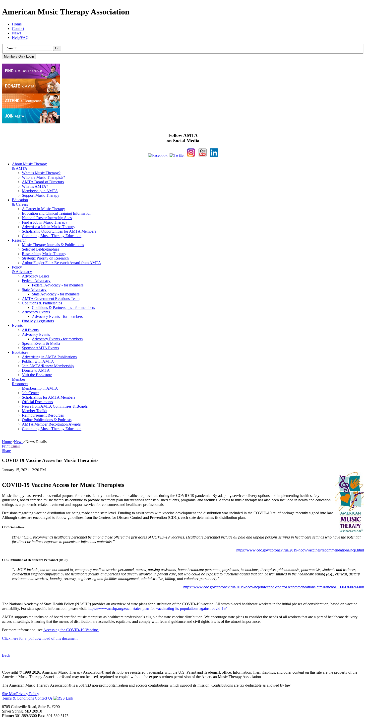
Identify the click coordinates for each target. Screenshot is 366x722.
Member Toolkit (34, 411)
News (16, 33)
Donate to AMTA (36, 370)
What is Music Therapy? (41, 173)
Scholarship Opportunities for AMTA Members (59, 231)
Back (6, 655)
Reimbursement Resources (43, 415)
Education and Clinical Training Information (56, 213)
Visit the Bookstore (37, 375)
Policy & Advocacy (22, 269)
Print (5, 446)
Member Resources (20, 381)
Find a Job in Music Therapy (44, 222)
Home (17, 24)
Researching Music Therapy (44, 254)
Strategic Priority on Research (45, 258)
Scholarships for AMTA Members (48, 397)
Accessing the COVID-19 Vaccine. (71, 630)
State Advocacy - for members (55, 294)
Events (17, 325)
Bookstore (20, 352)
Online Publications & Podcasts (46, 420)
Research (19, 240)
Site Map (9, 694)
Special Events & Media (41, 343)
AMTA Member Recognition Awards (51, 424)
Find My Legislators (38, 321)
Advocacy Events (36, 312)
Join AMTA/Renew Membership (48, 366)
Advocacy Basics (35, 276)
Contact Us (44, 698)
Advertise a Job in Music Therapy (48, 227)
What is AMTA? (35, 186)
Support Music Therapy (40, 195)
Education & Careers (20, 202)
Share (6, 451)
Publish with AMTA (38, 361)
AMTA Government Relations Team (50, 298)
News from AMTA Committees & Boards (55, 406)
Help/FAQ (20, 37)
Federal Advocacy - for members (57, 285)
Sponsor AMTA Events (40, 348)
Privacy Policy (27, 694)
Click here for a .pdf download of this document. (40, 638)
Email (15, 446)
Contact (18, 28)
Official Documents (37, 402)
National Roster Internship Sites (47, 218)
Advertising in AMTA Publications (49, 357)
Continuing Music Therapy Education (51, 236)
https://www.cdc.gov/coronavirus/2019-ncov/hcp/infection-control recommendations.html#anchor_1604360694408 (273, 587)
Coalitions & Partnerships (42, 303)
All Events (30, 330)
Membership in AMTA (40, 191)
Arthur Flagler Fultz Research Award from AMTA (61, 263)
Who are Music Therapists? (43, 177)
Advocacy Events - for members (57, 316)
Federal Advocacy (36, 280)
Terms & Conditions (18, 698)
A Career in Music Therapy (43, 209)
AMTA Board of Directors (43, 182)
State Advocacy (34, 289)
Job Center (30, 393)
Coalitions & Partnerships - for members (63, 307)
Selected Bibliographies (40, 249)
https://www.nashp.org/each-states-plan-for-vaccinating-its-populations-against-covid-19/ (157, 608)
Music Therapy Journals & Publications (53, 245)
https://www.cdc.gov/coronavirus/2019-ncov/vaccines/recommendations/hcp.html (300, 550)
